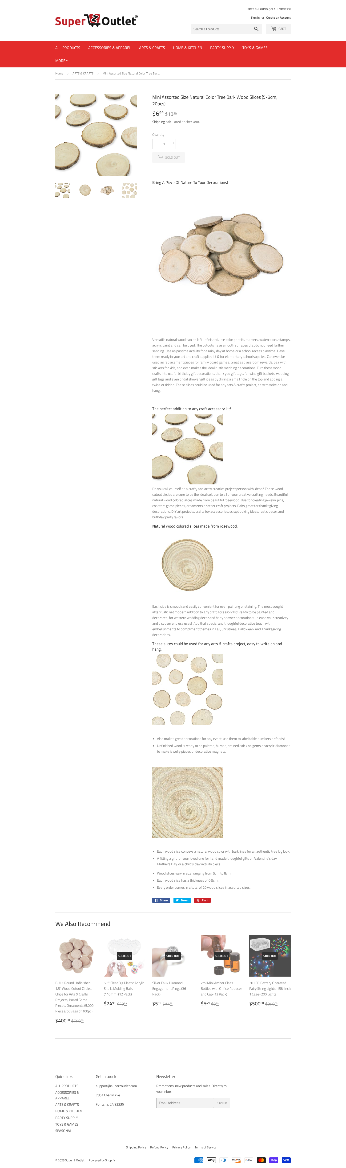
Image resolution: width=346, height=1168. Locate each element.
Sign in (255, 17)
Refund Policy (159, 1147)
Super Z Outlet (74, 1160)
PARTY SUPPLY (222, 47)
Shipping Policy (136, 1147)
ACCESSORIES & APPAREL (109, 47)
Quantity (158, 134)
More (60, 60)
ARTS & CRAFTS (152, 47)
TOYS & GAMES (255, 47)
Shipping (158, 121)
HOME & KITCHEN (187, 47)
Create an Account (278, 17)
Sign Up (222, 1103)
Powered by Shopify (102, 1160)
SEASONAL (63, 1130)
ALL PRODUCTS (67, 47)
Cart (282, 28)
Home (59, 73)
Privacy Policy (181, 1147)
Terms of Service (206, 1147)
